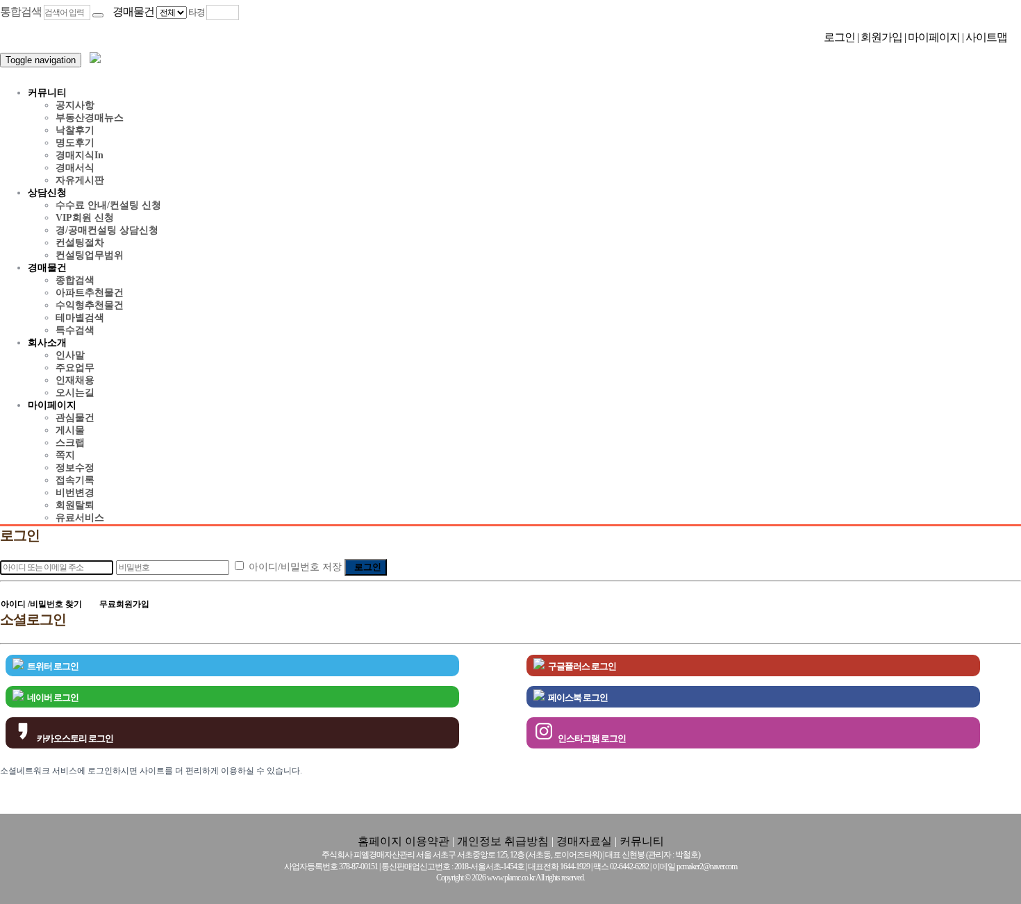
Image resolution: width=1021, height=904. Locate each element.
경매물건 (47, 267)
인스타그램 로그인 (592, 738)
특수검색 (75, 330)
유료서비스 (80, 517)
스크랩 (70, 442)
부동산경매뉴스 (90, 117)
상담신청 (47, 192)
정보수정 (75, 467)
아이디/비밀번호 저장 (295, 567)
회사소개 (47, 342)
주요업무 (75, 367)
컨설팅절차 (80, 242)
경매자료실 (584, 841)
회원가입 (882, 37)
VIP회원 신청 (85, 217)
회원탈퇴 (75, 505)
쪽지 (65, 455)
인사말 (70, 355)
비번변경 (75, 492)
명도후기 (75, 142)
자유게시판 (80, 180)
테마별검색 (80, 317)
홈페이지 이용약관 (403, 841)
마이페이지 (935, 37)
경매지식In (79, 155)
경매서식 (75, 167)
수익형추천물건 (90, 305)
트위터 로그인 (52, 666)
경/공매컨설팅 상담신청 (107, 230)
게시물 (70, 430)
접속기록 (75, 480)
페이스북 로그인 (578, 697)
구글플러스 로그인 (582, 666)
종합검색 (75, 280)
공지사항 (75, 105)
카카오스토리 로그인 (75, 738)
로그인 (840, 37)
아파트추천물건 (90, 292)
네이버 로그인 (52, 697)
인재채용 (75, 380)
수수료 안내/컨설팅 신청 (108, 205)
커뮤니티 (47, 92)
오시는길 (75, 392)
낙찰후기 (75, 130)
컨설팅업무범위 (90, 255)
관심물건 (75, 417)
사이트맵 (986, 37)
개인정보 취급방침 (503, 841)
